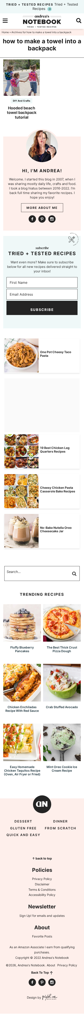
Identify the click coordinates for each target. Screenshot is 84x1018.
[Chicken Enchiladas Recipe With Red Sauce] (22, 699)
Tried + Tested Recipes (42, 6)
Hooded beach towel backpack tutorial (21, 112)
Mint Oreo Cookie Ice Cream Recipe (62, 768)
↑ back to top (42, 858)
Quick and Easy (23, 835)
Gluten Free (23, 828)
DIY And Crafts (21, 100)
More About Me (42, 207)
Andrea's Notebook (42, 21)
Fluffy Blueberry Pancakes (22, 649)
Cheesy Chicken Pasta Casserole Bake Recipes (57, 489)
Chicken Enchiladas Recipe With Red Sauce (22, 708)
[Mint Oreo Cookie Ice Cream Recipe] (62, 759)
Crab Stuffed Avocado (62, 707)
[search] (79, 21)
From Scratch (60, 828)
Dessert (23, 821)
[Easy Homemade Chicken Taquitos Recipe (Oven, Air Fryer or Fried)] (22, 759)
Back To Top (40, 972)
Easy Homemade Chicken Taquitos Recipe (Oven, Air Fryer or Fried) (22, 770)
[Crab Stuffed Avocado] (62, 699)
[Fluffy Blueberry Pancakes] (22, 639)
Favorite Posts (42, 936)
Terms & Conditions (42, 889)
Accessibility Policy (42, 895)
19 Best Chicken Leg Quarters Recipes (55, 449)
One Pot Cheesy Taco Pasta (55, 353)
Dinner (60, 821)
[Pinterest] (42, 219)
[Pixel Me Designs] (49, 997)
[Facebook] (32, 219)
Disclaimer (42, 884)
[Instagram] (52, 219)
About (51, 965)
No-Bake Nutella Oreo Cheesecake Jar (56, 529)
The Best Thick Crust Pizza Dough (62, 649)
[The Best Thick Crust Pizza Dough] (62, 639)
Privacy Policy (42, 879)
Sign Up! (25, 915)
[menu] (5, 21)
